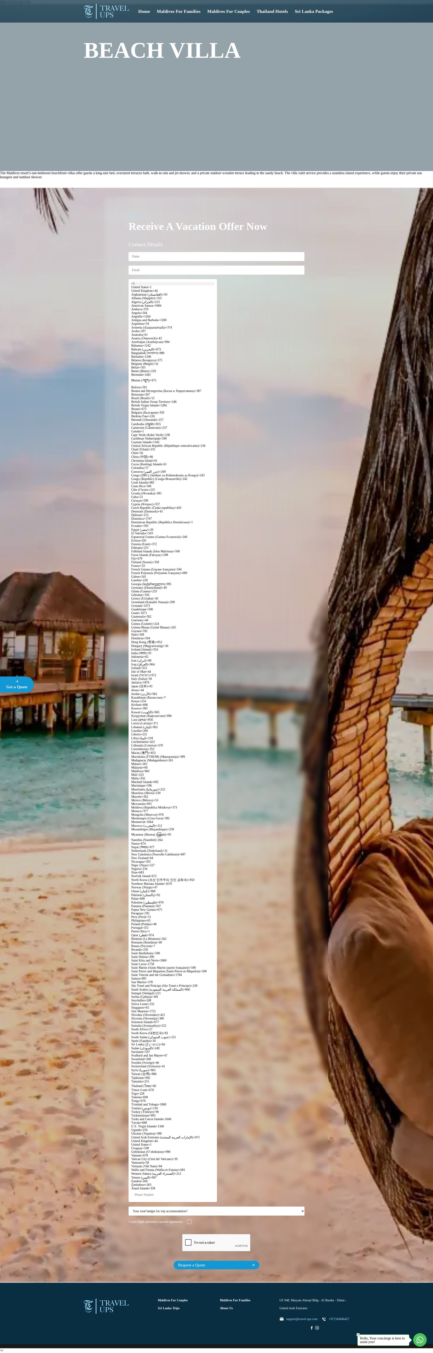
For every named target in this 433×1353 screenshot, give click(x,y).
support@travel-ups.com (302, 1319)
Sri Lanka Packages (314, 11)
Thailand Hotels (272, 11)
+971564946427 (339, 1319)
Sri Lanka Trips (169, 1308)
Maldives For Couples (228, 11)
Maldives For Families (178, 11)
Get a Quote (17, 687)
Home (144, 11)
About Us (226, 1308)
